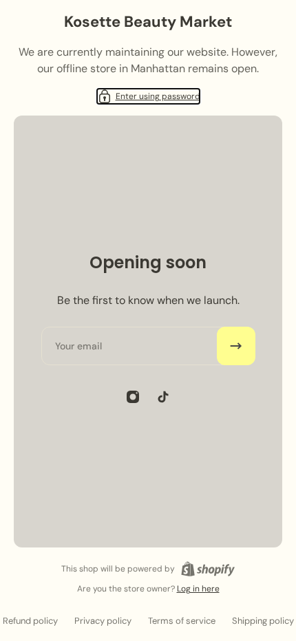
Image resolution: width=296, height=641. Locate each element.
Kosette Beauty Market (148, 22)
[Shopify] (208, 568)
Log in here (198, 588)
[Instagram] (133, 397)
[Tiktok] (163, 397)
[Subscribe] (236, 346)
